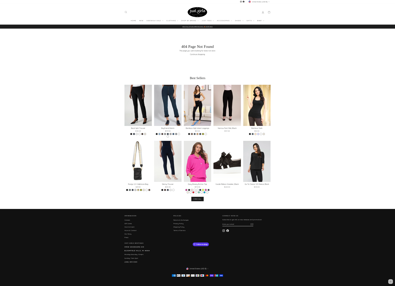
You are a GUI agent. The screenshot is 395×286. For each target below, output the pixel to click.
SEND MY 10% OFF (217, 169)
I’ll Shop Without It (218, 174)
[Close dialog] (235, 111)
